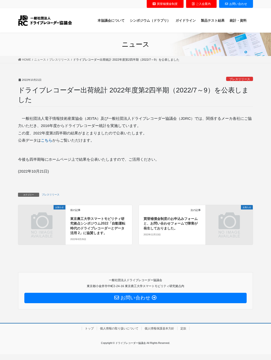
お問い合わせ (238, 4)
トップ (89, 328)
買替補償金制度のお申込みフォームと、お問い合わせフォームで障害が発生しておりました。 (171, 223)
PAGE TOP (261, 345)
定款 (183, 328)
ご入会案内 (203, 4)
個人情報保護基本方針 (159, 328)
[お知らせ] (41, 219)
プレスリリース (239, 79)
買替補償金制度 (167, 4)
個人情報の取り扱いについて (119, 328)
